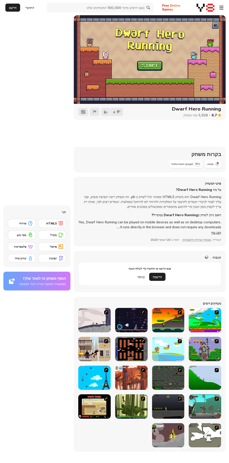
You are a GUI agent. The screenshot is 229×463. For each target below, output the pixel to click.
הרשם (13, 8)
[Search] (148, 8)
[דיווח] (95, 112)
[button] (216, 232)
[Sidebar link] (221, 7)
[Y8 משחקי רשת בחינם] (205, 8)
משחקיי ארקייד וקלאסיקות (196, 239)
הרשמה (157, 277)
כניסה (141, 277)
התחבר (29, 8)
